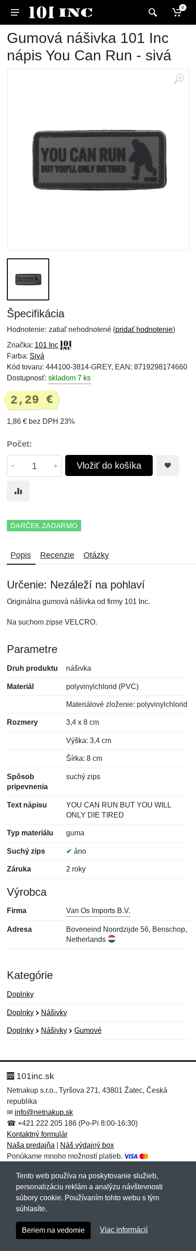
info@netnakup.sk (44, 1112)
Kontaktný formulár (37, 1134)
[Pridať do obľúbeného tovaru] (167, 465)
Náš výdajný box (87, 1145)
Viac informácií (124, 1230)
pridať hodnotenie (144, 329)
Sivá (37, 356)
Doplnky (20, 994)
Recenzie (57, 555)
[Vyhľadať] (151, 12)
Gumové (88, 1030)
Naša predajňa (31, 1145)
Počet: (19, 444)
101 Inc (46, 345)
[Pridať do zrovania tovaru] (18, 491)
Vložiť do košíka (109, 465)
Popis (20, 555)
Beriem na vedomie (53, 1230)
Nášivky (54, 1012)
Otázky (96, 555)
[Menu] (15, 12)
